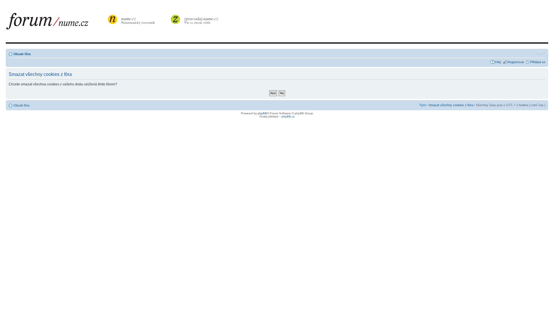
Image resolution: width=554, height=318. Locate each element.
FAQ (498, 62)
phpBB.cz (288, 116)
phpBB (262, 113)
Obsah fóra (22, 54)
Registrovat (516, 62)
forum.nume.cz (56, 22)
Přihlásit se (537, 62)
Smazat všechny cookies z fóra (450, 105)
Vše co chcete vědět (201, 20)
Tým (422, 105)
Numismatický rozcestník (138, 20)
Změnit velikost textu (541, 52)
